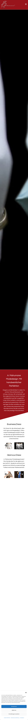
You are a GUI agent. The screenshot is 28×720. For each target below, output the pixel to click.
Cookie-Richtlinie (7, 717)
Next (22, 445)
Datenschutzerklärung (15, 717)
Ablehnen (14, 710)
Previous (6, 445)
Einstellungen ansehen (14, 714)
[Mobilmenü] (26, 4)
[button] (26, 692)
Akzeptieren (14, 706)
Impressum (22, 717)
